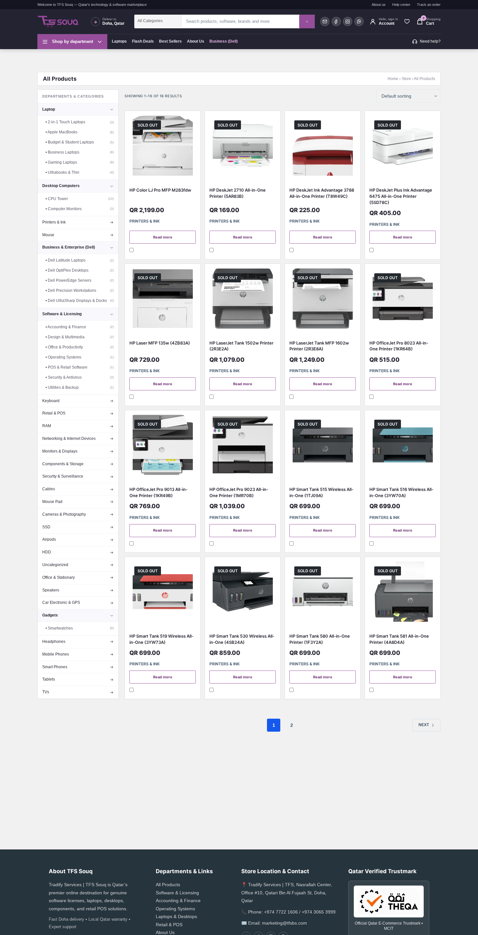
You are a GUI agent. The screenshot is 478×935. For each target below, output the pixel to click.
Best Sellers (170, 41)
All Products (168, 884)
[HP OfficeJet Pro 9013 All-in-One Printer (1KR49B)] (162, 446)
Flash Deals (143, 41)
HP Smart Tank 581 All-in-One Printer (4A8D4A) (399, 639)
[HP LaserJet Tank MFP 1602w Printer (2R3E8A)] (322, 300)
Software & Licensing (177, 892)
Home (393, 79)
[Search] (307, 21)
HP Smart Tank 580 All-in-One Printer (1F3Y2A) (319, 639)
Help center (401, 5)
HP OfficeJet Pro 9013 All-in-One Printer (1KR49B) (158, 492)
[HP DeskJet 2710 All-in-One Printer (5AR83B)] (242, 147)
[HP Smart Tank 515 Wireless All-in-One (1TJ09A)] (322, 446)
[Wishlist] (407, 21)
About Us (195, 41)
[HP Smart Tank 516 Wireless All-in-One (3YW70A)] (402, 446)
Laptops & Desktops (176, 916)
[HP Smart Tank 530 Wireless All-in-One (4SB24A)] (242, 593)
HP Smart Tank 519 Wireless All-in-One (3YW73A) (161, 639)
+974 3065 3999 (319, 912)
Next (423, 725)
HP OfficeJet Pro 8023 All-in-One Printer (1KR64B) (398, 346)
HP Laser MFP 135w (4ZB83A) (159, 343)
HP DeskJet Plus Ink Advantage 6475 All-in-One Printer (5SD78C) (400, 196)
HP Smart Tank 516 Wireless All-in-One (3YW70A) (401, 492)
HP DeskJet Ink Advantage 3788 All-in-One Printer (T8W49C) (321, 193)
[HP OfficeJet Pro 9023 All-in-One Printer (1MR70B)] (242, 446)
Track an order (429, 5)
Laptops (119, 41)
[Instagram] (347, 21)
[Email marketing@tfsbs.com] (324, 21)
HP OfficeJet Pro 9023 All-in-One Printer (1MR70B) (238, 492)
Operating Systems (175, 908)
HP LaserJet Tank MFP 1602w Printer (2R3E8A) (319, 346)
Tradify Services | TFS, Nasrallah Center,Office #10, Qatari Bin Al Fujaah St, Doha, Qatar (286, 892)
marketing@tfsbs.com (284, 923)
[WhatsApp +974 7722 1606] (359, 21)
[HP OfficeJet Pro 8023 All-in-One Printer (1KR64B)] (402, 300)
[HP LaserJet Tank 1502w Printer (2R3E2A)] (242, 300)
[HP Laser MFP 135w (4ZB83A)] (162, 300)
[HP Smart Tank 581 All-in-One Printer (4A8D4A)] (402, 593)
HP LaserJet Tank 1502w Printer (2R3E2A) (241, 346)
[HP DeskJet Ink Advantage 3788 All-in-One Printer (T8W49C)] (322, 147)
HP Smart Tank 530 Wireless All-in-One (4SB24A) (241, 639)
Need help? (430, 41)
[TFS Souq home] (61, 22)
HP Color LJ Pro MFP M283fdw (160, 190)
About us (379, 5)
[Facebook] (336, 21)
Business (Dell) (223, 41)
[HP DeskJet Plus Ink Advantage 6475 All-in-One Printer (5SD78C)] (402, 147)
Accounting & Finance (178, 900)
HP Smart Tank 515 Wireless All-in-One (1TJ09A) (321, 492)
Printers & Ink (144, 221)
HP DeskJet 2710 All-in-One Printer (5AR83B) (237, 193)
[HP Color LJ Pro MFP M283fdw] (162, 147)
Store (406, 79)
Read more (162, 237)
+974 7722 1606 (281, 912)
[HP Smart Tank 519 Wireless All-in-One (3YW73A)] (162, 593)
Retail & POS (169, 924)
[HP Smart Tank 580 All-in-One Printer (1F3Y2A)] (322, 593)
